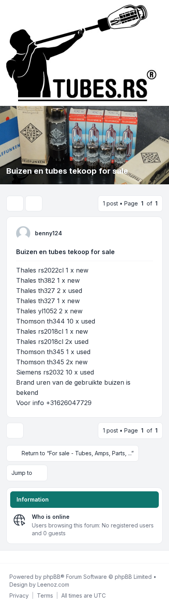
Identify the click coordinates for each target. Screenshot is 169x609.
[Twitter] (14, 556)
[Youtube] (20, 556)
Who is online (51, 516)
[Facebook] (7, 556)
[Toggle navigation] (159, 53)
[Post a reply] (15, 203)
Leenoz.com (53, 584)
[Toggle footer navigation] (159, 557)
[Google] (26, 556)
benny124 (48, 233)
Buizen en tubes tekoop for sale (65, 252)
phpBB (52, 576)
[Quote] (146, 233)
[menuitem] (19, 596)
